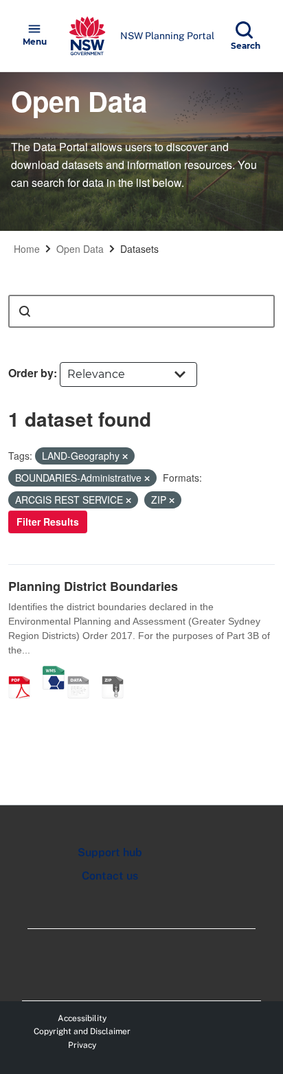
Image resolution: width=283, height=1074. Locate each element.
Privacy (82, 1045)
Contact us (110, 875)
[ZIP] (117, 673)
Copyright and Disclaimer (82, 1031)
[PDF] (24, 673)
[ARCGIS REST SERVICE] (83, 673)
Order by (31, 373)
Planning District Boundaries (93, 586)
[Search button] (24, 311)
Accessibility (82, 1018)
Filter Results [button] (47, 521)
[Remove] (125, 456)
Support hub (110, 852)
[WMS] (54, 673)
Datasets (139, 249)
